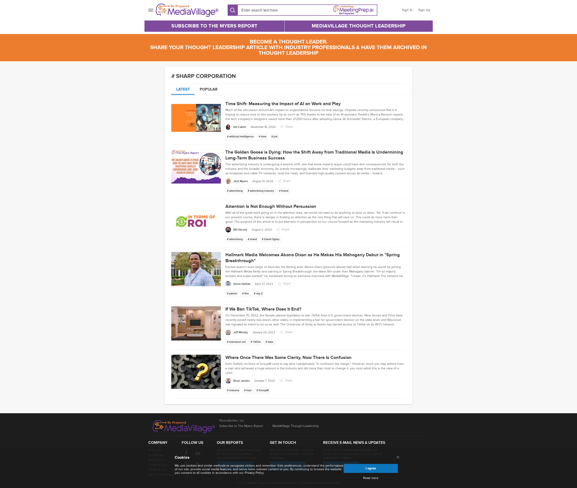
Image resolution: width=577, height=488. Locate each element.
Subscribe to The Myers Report (214, 26)
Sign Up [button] (424, 10)
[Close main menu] (398, 458)
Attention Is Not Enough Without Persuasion (270, 206)
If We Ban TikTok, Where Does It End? (263, 309)
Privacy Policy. (254, 473)
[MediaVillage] (187, 10)
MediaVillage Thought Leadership (358, 26)
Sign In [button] (407, 10)
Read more (370, 478)
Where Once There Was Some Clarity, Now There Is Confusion (288, 357)
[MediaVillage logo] (183, 427)
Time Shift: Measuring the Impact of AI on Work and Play (283, 104)
